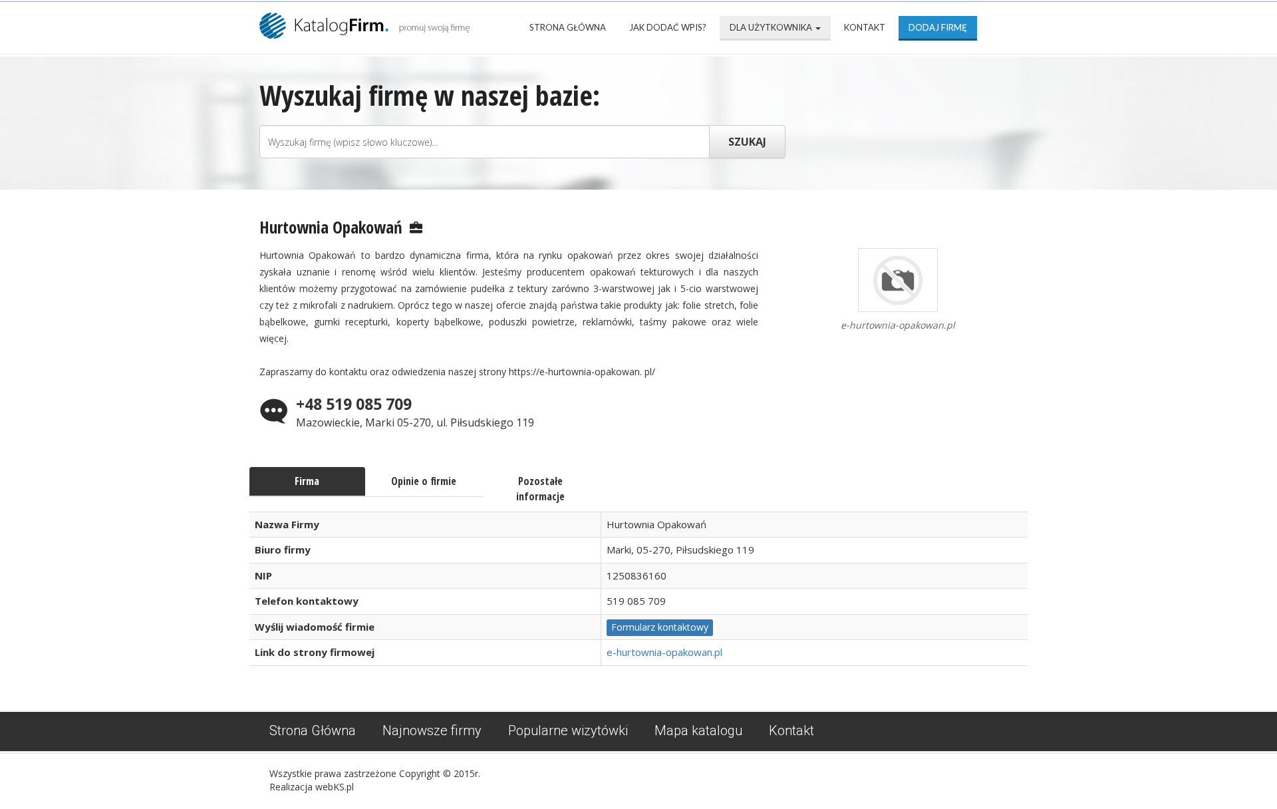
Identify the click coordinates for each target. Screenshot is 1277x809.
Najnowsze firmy (432, 730)
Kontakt (864, 27)
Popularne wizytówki (568, 730)
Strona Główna (567, 27)
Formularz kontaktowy (659, 627)
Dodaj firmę (938, 27)
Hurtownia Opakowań (330, 227)
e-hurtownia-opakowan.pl (664, 652)
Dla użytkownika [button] (772, 27)
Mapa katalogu (698, 730)
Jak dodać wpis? (667, 27)
